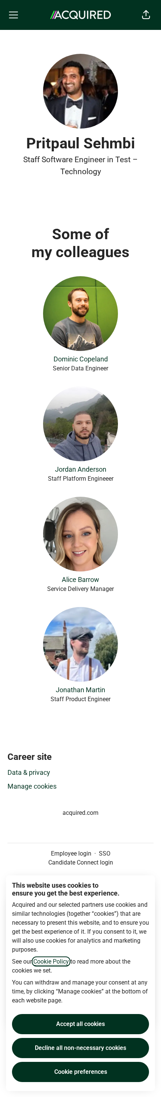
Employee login (71, 853)
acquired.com (80, 812)
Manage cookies (32, 786)
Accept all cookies (80, 1023)
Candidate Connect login (80, 862)
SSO (104, 853)
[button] (146, 14)
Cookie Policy (51, 961)
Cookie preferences (80, 1071)
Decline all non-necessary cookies (80, 1047)
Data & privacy (28, 772)
